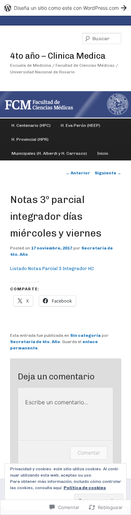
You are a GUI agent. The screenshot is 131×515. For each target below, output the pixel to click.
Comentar (89, 453)
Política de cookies (85, 487)
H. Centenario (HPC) (31, 125)
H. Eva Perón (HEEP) (80, 125)
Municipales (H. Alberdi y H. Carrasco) (49, 153)
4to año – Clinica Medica (57, 56)
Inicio (102, 153)
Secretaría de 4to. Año (35, 341)
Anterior (78, 173)
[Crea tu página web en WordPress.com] (65, 8)
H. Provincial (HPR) (30, 139)
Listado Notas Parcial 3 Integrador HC (52, 268)
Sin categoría (85, 335)
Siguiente (108, 173)
